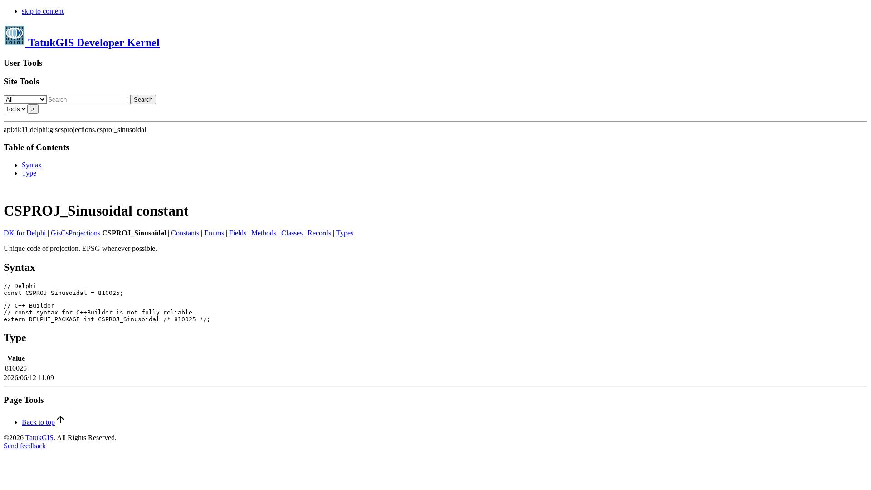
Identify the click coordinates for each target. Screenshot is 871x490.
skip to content (43, 11)
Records (319, 233)
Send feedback (25, 446)
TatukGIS (39, 437)
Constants (185, 233)
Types (344, 233)
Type (29, 173)
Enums (214, 233)
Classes (292, 233)
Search (143, 99)
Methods (263, 233)
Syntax (32, 165)
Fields (237, 233)
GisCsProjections (75, 233)
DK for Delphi (25, 233)
